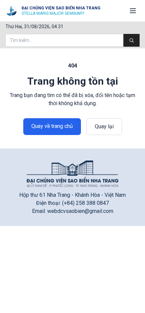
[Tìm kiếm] (131, 40)
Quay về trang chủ (52, 126)
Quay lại (104, 126)
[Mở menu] (133, 10)
